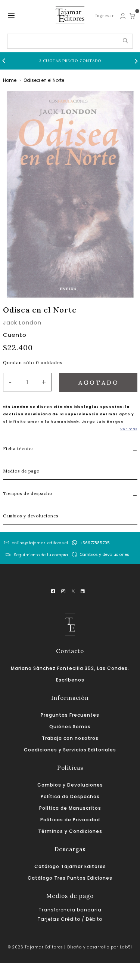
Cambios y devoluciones (104, 554)
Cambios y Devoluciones (70, 785)
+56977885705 (95, 543)
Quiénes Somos (70, 726)
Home (9, 80)
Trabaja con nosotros (70, 738)
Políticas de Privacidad (70, 819)
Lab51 (126, 947)
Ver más (128, 429)
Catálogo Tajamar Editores (70, 866)
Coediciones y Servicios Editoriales (70, 750)
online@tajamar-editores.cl (40, 543)
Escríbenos (70, 680)
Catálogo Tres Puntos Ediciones (70, 878)
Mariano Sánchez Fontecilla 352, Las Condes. (70, 668)
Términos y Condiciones (70, 831)
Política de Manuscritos (70, 808)
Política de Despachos (70, 796)
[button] (3, 61)
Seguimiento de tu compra (41, 555)
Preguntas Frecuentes (70, 715)
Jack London (22, 322)
